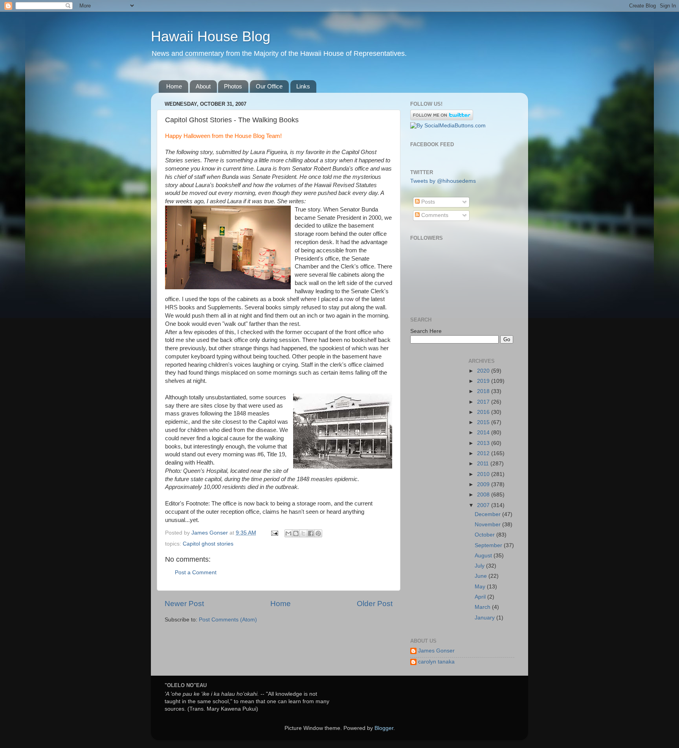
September (489, 545)
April (481, 597)
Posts (427, 202)
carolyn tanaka (436, 662)
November (488, 524)
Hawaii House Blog (210, 36)
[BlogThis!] (296, 533)
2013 (484, 443)
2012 (484, 453)
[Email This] (288, 533)
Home (174, 86)
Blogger (383, 728)
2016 (484, 412)
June (481, 576)
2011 (483, 464)
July (480, 566)
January (485, 618)
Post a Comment (196, 572)
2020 (484, 371)
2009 (484, 484)
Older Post (375, 603)
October (485, 535)
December (488, 514)
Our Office (269, 86)
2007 (484, 505)
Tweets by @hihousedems (443, 181)
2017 (484, 402)
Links (303, 86)
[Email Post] (274, 533)
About (203, 86)
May (481, 587)
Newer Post (184, 603)
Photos (233, 86)
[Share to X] (303, 533)
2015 (484, 422)
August (484, 556)
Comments (434, 215)
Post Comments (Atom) (228, 620)
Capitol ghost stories (208, 544)
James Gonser (436, 651)
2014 (484, 433)
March (483, 607)
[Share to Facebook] (311, 533)
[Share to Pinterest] (318, 533)
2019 (484, 381)
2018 (484, 391)
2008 (484, 495)
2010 (484, 474)
